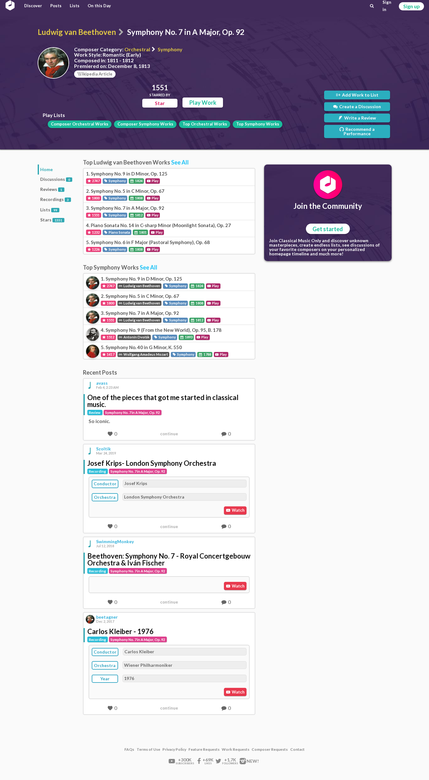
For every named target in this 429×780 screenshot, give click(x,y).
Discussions (55, 179)
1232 (95, 232)
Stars (51, 219)
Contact (297, 749)
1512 (110, 337)
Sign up (411, 6)
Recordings (54, 199)
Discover (33, 5)
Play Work (202, 102)
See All (180, 162)
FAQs (129, 749)
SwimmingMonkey (115, 541)
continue (169, 433)
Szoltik (103, 449)
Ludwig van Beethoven (77, 31)
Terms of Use (148, 749)
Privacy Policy (174, 749)
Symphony (170, 49)
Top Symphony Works (257, 123)
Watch (238, 510)
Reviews (51, 189)
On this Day (99, 5)
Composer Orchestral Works (79, 123)
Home (46, 169)
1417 (110, 354)
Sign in (387, 6)
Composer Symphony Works (145, 123)
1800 (95, 198)
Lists (74, 5)
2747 (95, 181)
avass (102, 383)
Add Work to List (359, 95)
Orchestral (137, 49)
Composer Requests (270, 749)
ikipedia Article (97, 73)
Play (155, 181)
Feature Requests (204, 749)
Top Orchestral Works (204, 123)
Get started (327, 229)
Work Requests (235, 749)
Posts (56, 5)
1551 (95, 215)
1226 (95, 249)
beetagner (107, 617)
